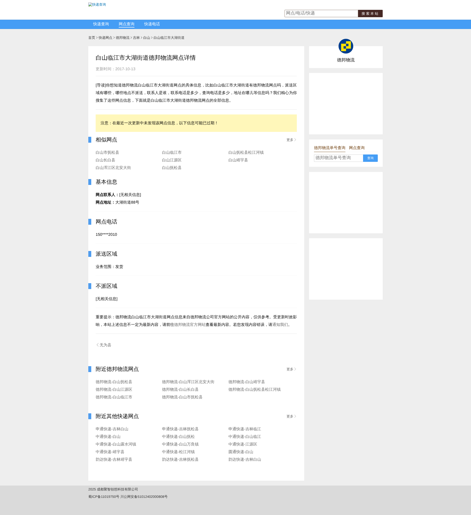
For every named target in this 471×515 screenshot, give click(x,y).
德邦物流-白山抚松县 (114, 382)
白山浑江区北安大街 (113, 168)
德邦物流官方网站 (190, 325)
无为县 (103, 345)
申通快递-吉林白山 (112, 429)
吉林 (136, 38)
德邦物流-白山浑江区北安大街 (188, 382)
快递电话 (152, 24)
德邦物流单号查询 (329, 148)
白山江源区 (172, 160)
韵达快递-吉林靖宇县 (114, 460)
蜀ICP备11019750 (102, 497)
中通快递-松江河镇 (178, 452)
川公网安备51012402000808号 (144, 497)
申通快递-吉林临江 (244, 429)
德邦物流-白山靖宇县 (246, 382)
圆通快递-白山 (240, 452)
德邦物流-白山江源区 (114, 390)
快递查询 (101, 24)
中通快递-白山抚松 (178, 437)
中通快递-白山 (108, 437)
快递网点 (105, 38)
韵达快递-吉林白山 (244, 460)
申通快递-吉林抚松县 (180, 429)
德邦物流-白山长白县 (180, 390)
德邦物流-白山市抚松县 (182, 397)
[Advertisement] (346, 103)
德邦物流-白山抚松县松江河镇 (254, 390)
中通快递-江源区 (242, 444)
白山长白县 (105, 160)
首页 (91, 38)
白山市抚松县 (107, 153)
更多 (292, 140)
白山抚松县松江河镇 (246, 153)
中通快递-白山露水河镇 (116, 444)
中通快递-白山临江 (244, 437)
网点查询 (126, 24)
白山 (146, 38)
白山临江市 (172, 153)
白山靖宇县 (238, 160)
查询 (370, 158)
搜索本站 (370, 13)
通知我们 (280, 325)
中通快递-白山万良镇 (180, 444)
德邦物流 (123, 38)
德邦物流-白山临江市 (114, 397)
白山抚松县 (172, 168)
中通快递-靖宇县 (110, 452)
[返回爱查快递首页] (97, 4)
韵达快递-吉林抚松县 (180, 460)
